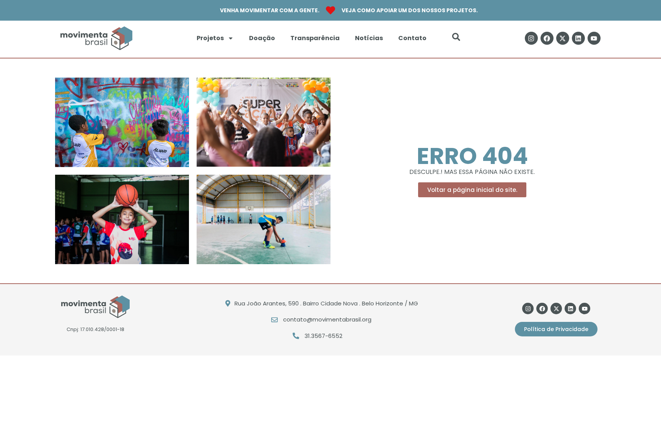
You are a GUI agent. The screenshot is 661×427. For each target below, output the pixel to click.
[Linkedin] (578, 38)
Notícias (369, 38)
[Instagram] (531, 38)
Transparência (315, 38)
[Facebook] (547, 38)
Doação (262, 38)
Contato (412, 38)
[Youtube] (594, 38)
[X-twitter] (562, 38)
